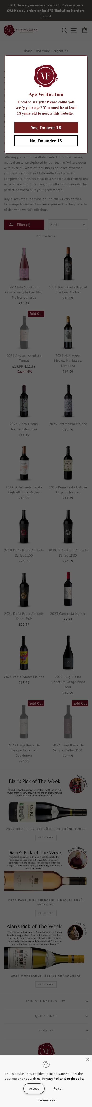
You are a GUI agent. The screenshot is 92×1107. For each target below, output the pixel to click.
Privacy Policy (52, 1078)
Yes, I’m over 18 (46, 127)
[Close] (87, 1059)
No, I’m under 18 (46, 140)
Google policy (74, 1078)
